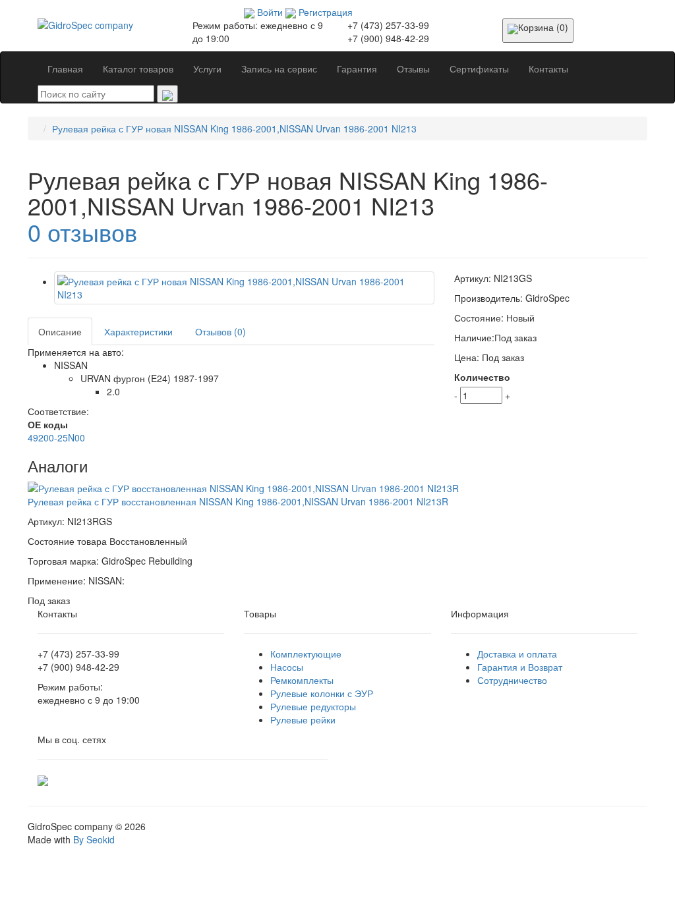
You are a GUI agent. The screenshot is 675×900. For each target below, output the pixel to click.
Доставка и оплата (517, 653)
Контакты (548, 68)
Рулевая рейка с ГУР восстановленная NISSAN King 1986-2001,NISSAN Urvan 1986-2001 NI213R (238, 501)
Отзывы (413, 68)
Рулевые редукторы (313, 706)
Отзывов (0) (220, 331)
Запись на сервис (279, 68)
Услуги (207, 68)
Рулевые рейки (303, 719)
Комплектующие (305, 653)
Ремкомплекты (302, 680)
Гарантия (357, 68)
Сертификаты (479, 68)
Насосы (286, 666)
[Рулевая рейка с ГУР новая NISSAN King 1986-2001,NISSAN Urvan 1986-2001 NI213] (244, 287)
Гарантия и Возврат (519, 666)
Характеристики (138, 331)
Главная (65, 68)
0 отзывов (82, 231)
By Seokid (94, 839)
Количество (482, 376)
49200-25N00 (56, 437)
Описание (60, 331)
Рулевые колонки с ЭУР (321, 693)
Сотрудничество (512, 680)
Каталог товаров (138, 68)
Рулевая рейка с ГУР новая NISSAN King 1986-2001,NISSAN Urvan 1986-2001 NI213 (234, 128)
